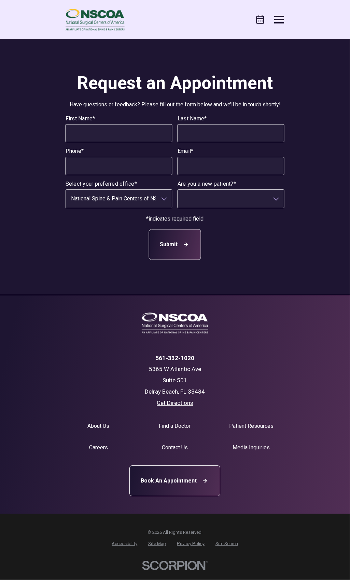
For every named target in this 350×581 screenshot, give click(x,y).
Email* (186, 151)
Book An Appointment (169, 480)
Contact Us (175, 447)
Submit (169, 244)
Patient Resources (251, 426)
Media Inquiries (251, 447)
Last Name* (192, 118)
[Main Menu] (279, 20)
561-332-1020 (174, 358)
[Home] (95, 19)
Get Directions (175, 402)
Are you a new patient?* (207, 184)
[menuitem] (124, 543)
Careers (98, 447)
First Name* (80, 118)
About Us (98, 426)
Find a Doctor (175, 426)
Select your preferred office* (101, 184)
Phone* (75, 151)
